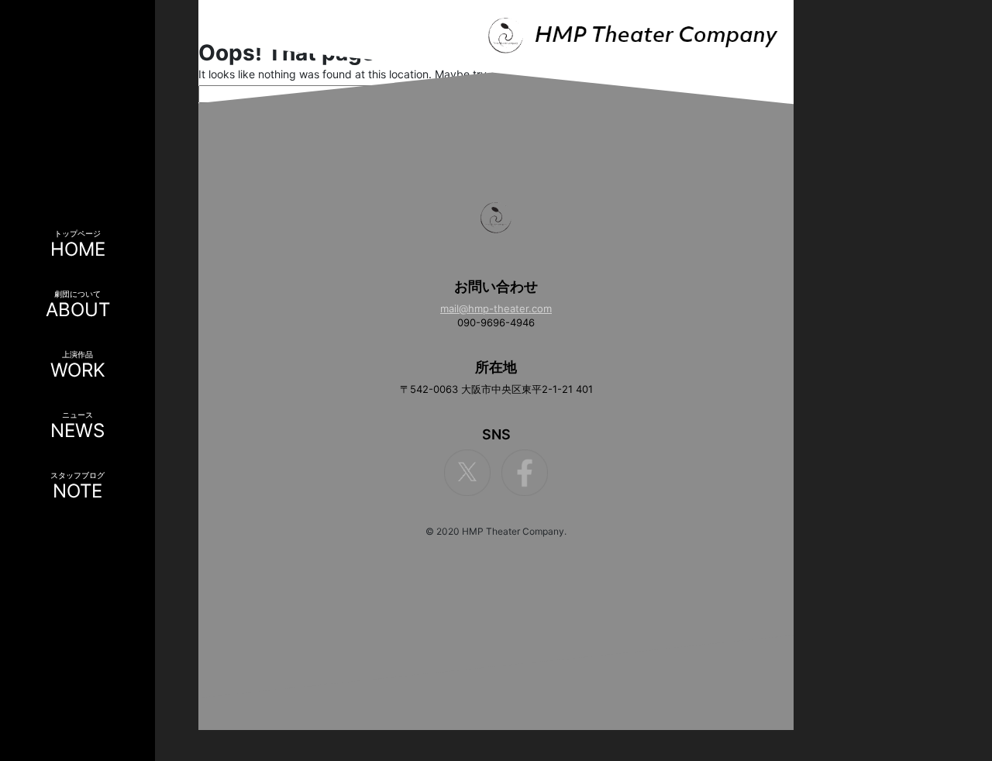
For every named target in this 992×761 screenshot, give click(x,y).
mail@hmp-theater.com (496, 308)
